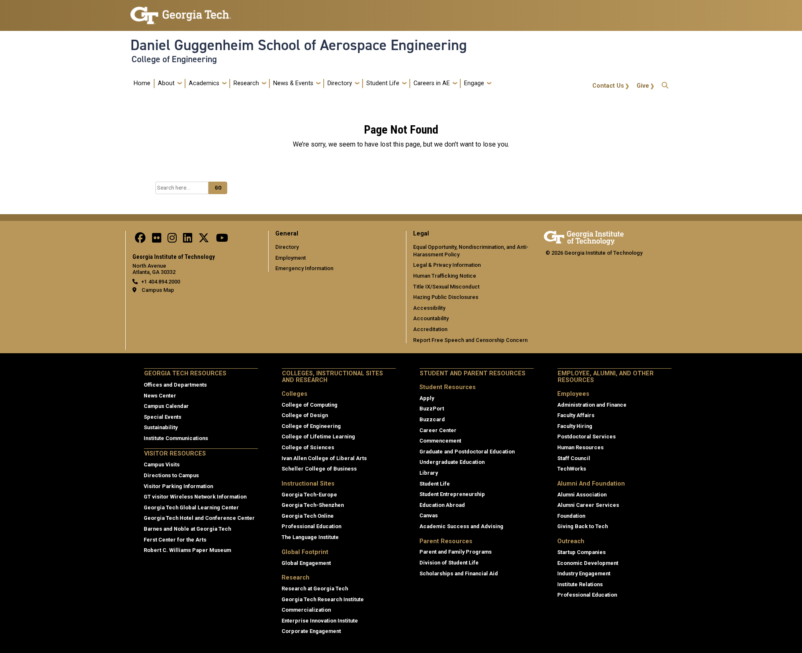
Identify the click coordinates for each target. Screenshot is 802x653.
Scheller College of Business (319, 469)
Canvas (428, 515)
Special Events (162, 417)
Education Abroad (442, 505)
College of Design (305, 415)
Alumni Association (582, 494)
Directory (339, 83)
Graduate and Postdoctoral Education (467, 451)
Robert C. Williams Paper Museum (187, 550)
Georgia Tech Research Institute (323, 599)
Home (142, 83)
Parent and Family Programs (455, 552)
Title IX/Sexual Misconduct (446, 286)
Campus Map (158, 290)
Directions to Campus (171, 475)
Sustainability (161, 427)
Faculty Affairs (575, 415)
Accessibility (429, 308)
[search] (665, 83)
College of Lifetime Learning (318, 436)
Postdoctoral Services (586, 436)
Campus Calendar (166, 406)
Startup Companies (581, 552)
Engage (474, 83)
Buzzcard (432, 419)
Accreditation (430, 329)
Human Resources (580, 447)
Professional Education (311, 526)
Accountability (431, 318)
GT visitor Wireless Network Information (195, 497)
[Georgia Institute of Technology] (180, 12)
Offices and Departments (175, 385)
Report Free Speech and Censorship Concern (470, 340)
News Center (160, 395)
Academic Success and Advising (461, 526)
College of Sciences (308, 447)
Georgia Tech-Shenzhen (313, 505)
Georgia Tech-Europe (309, 494)
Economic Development (587, 563)
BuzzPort (431, 408)
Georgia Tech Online (308, 516)
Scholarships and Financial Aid (458, 573)
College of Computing (310, 405)
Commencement (440, 441)
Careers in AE (432, 83)
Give (643, 85)
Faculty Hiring (574, 426)
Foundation (571, 516)
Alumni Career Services (588, 505)
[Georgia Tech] (584, 236)
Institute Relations (580, 584)
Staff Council (573, 458)
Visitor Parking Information (178, 486)
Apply (426, 398)
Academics (204, 83)
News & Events (293, 83)
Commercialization (306, 610)
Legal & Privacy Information (447, 265)
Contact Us (608, 85)
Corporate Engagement (311, 631)
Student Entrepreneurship (452, 494)
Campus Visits (162, 464)
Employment (290, 258)
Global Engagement (306, 563)
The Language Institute (310, 537)
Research (246, 83)
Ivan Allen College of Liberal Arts (324, 458)
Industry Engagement (583, 573)
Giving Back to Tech (582, 526)
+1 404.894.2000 (160, 281)
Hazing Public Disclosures (445, 297)
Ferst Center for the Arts (175, 540)
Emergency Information (304, 268)
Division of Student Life (449, 562)
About (166, 83)
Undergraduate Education (452, 462)
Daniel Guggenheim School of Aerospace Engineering (298, 45)
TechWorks (571, 469)
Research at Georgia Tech (315, 588)
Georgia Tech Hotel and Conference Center (199, 518)
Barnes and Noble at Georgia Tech (187, 529)
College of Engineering (174, 59)
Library (428, 473)
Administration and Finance (592, 405)
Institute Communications (176, 438)
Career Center (438, 430)
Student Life (382, 83)
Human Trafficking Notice (444, 276)
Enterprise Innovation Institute (320, 621)
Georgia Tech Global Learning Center (191, 507)
